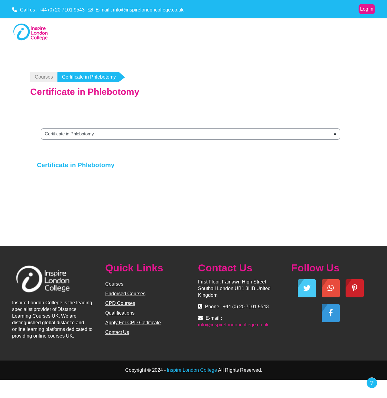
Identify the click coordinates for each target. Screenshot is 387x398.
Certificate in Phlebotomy (76, 164)
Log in (366, 8)
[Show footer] (371, 382)
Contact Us (117, 332)
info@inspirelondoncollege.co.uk (148, 9)
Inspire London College (192, 370)
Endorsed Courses (125, 293)
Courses (44, 76)
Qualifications (120, 312)
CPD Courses (120, 303)
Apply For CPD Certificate (133, 322)
